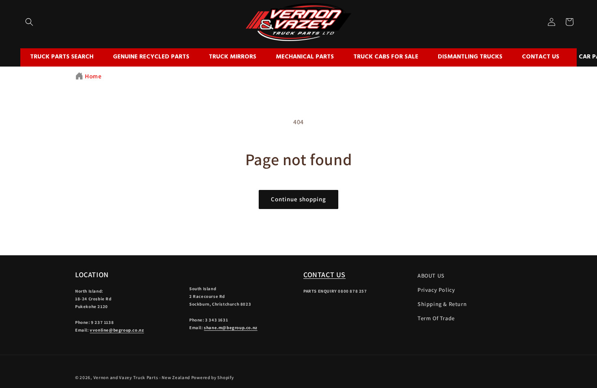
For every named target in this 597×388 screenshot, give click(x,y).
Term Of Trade (436, 318)
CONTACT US (324, 274)
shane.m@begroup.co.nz (230, 327)
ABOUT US (431, 275)
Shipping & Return (442, 304)
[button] (29, 22)
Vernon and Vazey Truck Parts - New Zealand (141, 377)
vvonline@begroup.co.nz (117, 330)
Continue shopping (298, 199)
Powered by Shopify (212, 377)
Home (93, 76)
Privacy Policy (436, 289)
